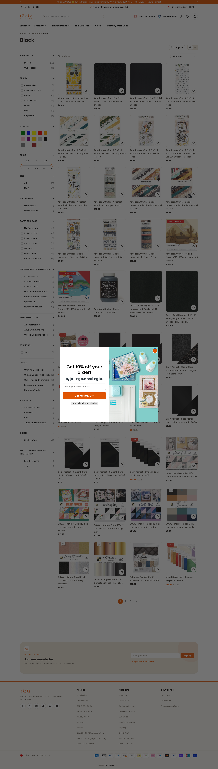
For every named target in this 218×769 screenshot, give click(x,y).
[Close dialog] (155, 350)
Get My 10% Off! (84, 396)
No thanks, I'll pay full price (84, 403)
